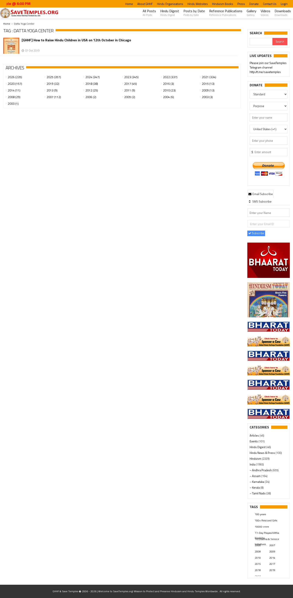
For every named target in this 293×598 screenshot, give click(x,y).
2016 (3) (168, 83)
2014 (272, 558)
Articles (255, 435)
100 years (260, 514)
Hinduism (256, 458)
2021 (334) (209, 77)
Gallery (251, 12)
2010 (258, 558)
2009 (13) (208, 90)
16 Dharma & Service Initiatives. (267, 539)
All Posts (149, 12)
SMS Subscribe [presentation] (262, 201)
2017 (272, 564)
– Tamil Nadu (258, 493)
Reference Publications (225, 12)
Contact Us (269, 3)
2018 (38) (91, 83)
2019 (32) (53, 83)
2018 (258, 570)
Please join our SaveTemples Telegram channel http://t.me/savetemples (268, 67)
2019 (272, 570)
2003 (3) (207, 97)
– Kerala (255, 487)
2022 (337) (170, 77)
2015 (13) (208, 83)
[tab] (260, 194)
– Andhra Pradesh (261, 470)
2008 (258, 551)
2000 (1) (13, 103)
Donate (254, 3)
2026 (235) (15, 77)
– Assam (255, 476)
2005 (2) (129, 97)
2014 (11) (14, 90)
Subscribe (257, 233)
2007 (272, 545)
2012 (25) (91, 90)
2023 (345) (131, 77)
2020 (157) (15, 83)
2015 (258, 564)
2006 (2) (90, 97)
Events (254, 441)
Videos (265, 12)
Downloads (283, 12)
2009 (272, 551)
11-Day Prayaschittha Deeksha (267, 533)
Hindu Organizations (170, 3)
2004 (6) (168, 97)
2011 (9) (129, 90)
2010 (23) (169, 90)
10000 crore (262, 527)
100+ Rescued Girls (266, 520)
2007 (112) (54, 97)
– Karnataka (257, 482)
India (253, 464)
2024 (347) (92, 77)
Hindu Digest (169, 12)
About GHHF (145, 3)
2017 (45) (130, 83)
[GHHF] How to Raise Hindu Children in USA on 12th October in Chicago (76, 40)
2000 (258, 545)
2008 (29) (14, 97)
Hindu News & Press (263, 453)
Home (129, 3)
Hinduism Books (222, 3)
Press (241, 3)
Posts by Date (194, 12)
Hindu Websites (197, 3)
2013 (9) (52, 90)
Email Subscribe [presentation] (262, 194)
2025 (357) (54, 77)
